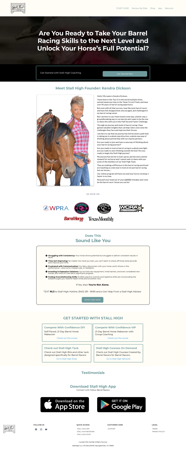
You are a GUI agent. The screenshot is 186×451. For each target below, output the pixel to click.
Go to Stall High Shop (66, 359)
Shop (152, 8)
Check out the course (67, 338)
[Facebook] (36, 429)
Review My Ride (139, 8)
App (160, 8)
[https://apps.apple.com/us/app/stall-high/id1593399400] (65, 404)
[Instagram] (41, 429)
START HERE (122, 8)
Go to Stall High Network (118, 359)
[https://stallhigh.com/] (18, 8)
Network (169, 8)
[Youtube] (46, 429)
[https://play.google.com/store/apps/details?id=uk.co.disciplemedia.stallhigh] (121, 404)
